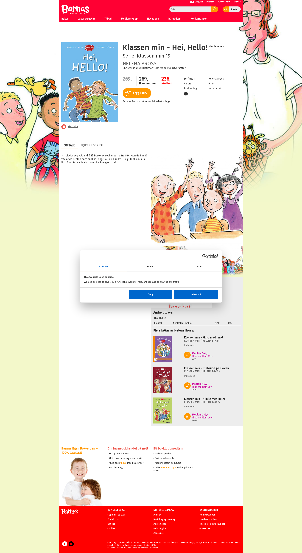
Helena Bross (139, 63)
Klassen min (150, 56)
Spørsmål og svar (116, 514)
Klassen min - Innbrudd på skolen (206, 368)
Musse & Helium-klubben (212, 524)
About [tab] (198, 266)
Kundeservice (224, 1)
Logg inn (199, 1)
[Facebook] (64, 545)
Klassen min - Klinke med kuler (204, 399)
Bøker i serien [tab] (92, 145)
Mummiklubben (207, 514)
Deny (150, 294)
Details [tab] (151, 266)
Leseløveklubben (208, 519)
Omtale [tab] (69, 145)
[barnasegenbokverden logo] (69, 512)
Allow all (196, 294)
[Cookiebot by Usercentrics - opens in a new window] (204, 256)
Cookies (111, 528)
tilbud (123, 463)
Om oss (237, 1)
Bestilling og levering (164, 519)
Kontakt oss (113, 519)
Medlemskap (159, 524)
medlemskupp (168, 467)
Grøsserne (204, 528)
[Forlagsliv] (71, 545)
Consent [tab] (104, 266)
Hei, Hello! (160, 318)
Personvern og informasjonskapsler (143, 548)
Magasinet (158, 533)
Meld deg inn (159, 528)
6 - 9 (211, 83)
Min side (210, 1)
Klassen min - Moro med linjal (203, 337)
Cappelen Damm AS (117, 548)
